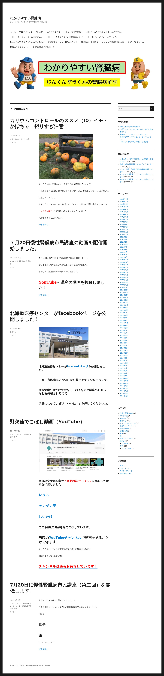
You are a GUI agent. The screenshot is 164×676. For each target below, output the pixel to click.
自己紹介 (40, 32)
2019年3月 (124, 313)
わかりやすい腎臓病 (25, 18)
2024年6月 (124, 217)
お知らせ (13, 261)
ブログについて (26, 32)
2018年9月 (124, 328)
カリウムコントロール (18, 139)
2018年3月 (124, 343)
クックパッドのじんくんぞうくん (102, 37)
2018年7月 (124, 333)
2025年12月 (124, 207)
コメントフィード (126, 471)
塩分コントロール (126, 426)
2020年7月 (124, 272)
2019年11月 (124, 292)
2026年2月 (124, 202)
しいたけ (46, 516)
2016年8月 (124, 386)
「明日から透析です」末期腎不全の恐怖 (134, 142)
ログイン (123, 466)
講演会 (122, 441)
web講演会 (124, 416)
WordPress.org (125, 473)
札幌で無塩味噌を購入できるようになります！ (136, 164)
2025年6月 (124, 214)
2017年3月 (124, 371)
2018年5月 (124, 338)
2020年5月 (124, 277)
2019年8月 (124, 300)
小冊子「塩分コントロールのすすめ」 (26, 37)
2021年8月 (124, 239)
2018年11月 (124, 323)
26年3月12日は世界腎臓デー (130, 127)
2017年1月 (123, 376)
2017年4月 (124, 368)
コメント (13, 142)
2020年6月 (124, 275)
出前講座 (125, 443)
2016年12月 (124, 378)
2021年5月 (124, 247)
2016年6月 (124, 391)
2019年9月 (124, 297)
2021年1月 (123, 257)
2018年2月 (124, 345)
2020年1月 (124, 287)
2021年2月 (124, 255)
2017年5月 (124, 366)
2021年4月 (124, 250)
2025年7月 (124, 212)
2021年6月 (124, 245)
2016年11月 (124, 381)
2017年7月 (124, 361)
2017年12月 (124, 348)
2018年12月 (124, 320)
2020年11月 (124, 262)
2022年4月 (124, 232)
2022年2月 (124, 234)
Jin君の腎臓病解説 (126, 413)
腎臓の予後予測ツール (19, 47)
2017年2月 (124, 373)
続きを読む (43, 224)
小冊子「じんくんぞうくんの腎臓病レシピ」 (65, 37)
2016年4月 (124, 396)
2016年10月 (124, 383)
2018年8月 (124, 330)
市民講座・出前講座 (89, 42)
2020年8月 (124, 270)
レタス (44, 495)
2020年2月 (124, 285)
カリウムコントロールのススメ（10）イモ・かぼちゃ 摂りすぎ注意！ (59, 123)
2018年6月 (124, 335)
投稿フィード (124, 468)
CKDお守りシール (136, 42)
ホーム (13, 32)
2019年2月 (124, 315)
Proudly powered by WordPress (38, 665)
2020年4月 (124, 280)
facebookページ (77, 366)
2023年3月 (124, 224)
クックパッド (126, 449)
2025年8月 (124, 209)
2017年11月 (124, 350)
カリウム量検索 (53, 32)
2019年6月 (124, 305)
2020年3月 (124, 282)
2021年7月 (124, 242)
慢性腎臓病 (21, 261)
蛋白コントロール (126, 438)
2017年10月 (124, 353)
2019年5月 (124, 308)
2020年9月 (124, 267)
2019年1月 (124, 318)
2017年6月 (124, 363)
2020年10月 (124, 265)
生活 (121, 433)
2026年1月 (124, 204)
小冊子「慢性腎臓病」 (73, 32)
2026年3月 (124, 199)
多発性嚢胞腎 (124, 428)
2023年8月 (124, 222)
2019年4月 (124, 310)
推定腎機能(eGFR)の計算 (43, 47)
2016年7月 (124, 388)
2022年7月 (124, 229)
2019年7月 (124, 303)
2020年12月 (124, 260)
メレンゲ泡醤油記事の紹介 (113, 42)
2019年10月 (124, 295)
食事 (27, 139)
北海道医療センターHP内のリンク (63, 42)
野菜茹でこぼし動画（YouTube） (47, 421)
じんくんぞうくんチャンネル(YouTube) (27, 42)
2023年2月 (124, 227)
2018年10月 (124, 325)
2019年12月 (124, 290)
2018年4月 (124, 340)
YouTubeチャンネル (65, 537)
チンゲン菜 (47, 505)
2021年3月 (124, 252)
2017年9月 (124, 356)
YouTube (123, 418)
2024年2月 (124, 219)
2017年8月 (124, 358)
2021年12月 (124, 237)
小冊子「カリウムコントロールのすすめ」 (104, 32)
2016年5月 (124, 393)
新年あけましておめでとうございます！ (134, 134)
